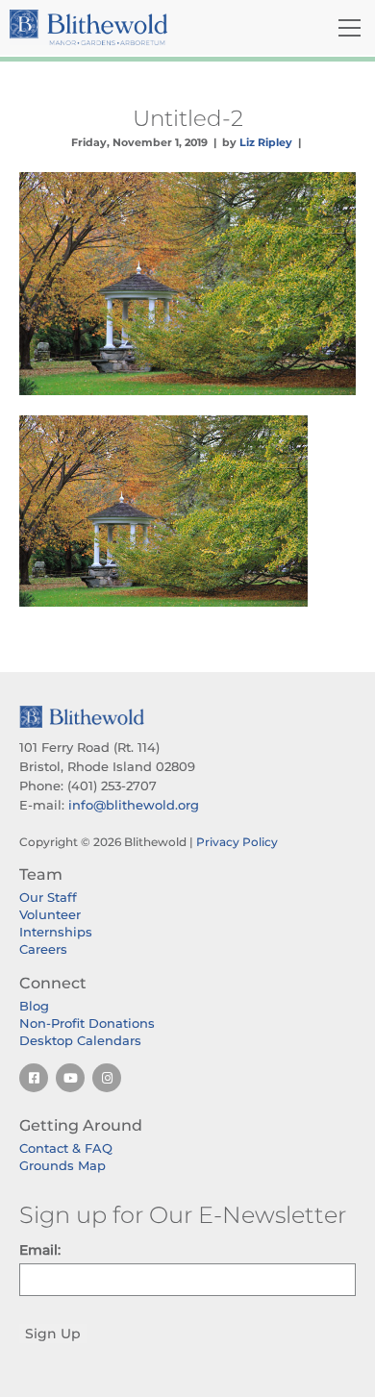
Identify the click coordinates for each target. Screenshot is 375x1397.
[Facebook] (33, 1077)
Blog (34, 1005)
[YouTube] (70, 1077)
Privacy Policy (237, 842)
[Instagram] (106, 1077)
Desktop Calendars (80, 1040)
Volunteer (50, 914)
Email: (40, 1250)
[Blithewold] (131, 27)
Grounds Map (62, 1165)
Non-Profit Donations (87, 1023)
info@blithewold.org (133, 804)
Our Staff (48, 897)
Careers (43, 949)
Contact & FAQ (65, 1148)
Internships (55, 931)
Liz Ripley (265, 142)
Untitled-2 (188, 118)
